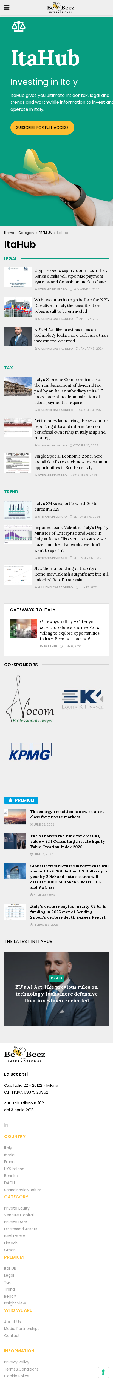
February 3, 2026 (46, 925)
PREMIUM (46, 232)
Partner (50, 646)
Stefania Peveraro (52, 289)
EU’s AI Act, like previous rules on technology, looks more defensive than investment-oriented (71, 335)
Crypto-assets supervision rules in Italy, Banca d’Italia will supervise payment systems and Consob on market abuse (71, 276)
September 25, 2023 (87, 558)
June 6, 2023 (72, 646)
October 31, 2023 (90, 410)
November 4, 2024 (85, 289)
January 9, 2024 (90, 349)
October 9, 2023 (84, 475)
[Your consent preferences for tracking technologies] (103, 1372)
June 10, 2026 (43, 854)
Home (9, 232)
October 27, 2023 (85, 445)
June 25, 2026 (43, 825)
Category (26, 232)
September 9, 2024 (86, 517)
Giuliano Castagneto (55, 319)
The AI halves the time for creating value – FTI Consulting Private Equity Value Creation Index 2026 (67, 841)
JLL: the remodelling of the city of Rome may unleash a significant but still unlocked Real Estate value (71, 574)
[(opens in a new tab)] (30, 699)
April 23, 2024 (89, 319)
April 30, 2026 (44, 895)
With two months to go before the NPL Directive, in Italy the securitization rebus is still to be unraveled (71, 305)
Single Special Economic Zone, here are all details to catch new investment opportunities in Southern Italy (71, 462)
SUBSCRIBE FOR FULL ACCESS (42, 127)
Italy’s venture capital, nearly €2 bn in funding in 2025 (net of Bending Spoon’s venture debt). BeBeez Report (68, 911)
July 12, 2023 (88, 587)
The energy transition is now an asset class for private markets (67, 814)
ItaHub (62, 232)
